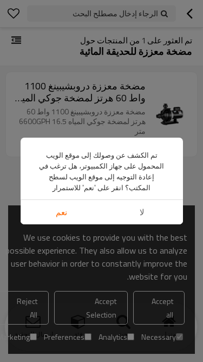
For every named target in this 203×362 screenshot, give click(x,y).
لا (142, 212)
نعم (61, 212)
